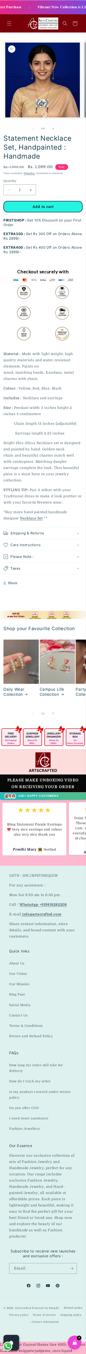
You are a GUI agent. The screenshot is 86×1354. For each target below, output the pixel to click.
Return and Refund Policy (31, 1036)
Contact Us (18, 1015)
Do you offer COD (24, 1108)
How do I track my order (30, 1081)
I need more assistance (28, 1118)
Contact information (45, 1321)
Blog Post (17, 994)
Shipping (29, 173)
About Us (17, 963)
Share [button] (13, 583)
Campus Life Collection (52, 692)
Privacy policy (18, 1314)
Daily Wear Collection (13, 692)
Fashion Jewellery (24, 1128)
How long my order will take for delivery (36, 1068)
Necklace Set (31, 518)
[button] (9, 23)
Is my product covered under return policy (39, 1094)
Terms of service (44, 1314)
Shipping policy (70, 1314)
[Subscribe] (72, 1268)
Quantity (10, 181)
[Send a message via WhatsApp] (7, 1346)
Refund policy (73, 1307)
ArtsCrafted (23, 1308)
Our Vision (18, 973)
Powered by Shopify (45, 1308)
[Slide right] (53, 129)
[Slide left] (33, 129)
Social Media (20, 1005)
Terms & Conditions (26, 1026)
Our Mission (19, 984)
